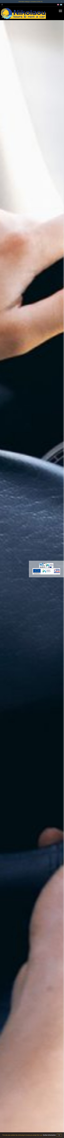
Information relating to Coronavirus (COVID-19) (30, 1)
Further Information (49, 1135)
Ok (59, 1135)
